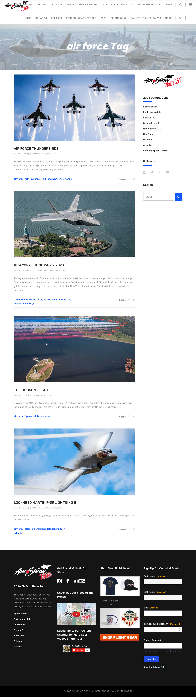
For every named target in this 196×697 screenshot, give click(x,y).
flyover (28, 416)
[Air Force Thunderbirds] (74, 107)
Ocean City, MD (151, 123)
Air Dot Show (22, 154)
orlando (67, 179)
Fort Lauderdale (152, 112)
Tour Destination (39, 270)
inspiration (20, 303)
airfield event (51, 299)
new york (57, 179)
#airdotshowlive (23, 299)
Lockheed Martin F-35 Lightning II (45, 503)
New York (148, 134)
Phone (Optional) (152, 640)
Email (152, 607)
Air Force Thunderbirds (36, 149)
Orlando (147, 139)
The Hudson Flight (31, 390)
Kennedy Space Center (155, 150)
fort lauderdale (33, 179)
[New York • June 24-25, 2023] (74, 224)
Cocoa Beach (150, 106)
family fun (64, 299)
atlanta (29, 529)
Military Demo (38, 154)
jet (53, 529)
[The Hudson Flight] (74, 349)
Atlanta (147, 145)
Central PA (149, 117)
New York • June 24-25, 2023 (39, 265)
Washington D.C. (152, 128)
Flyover (35, 395)
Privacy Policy (160, 667)
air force (18, 179)
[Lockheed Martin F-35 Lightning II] (74, 461)
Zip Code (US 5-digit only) (162, 623)
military (47, 179)
